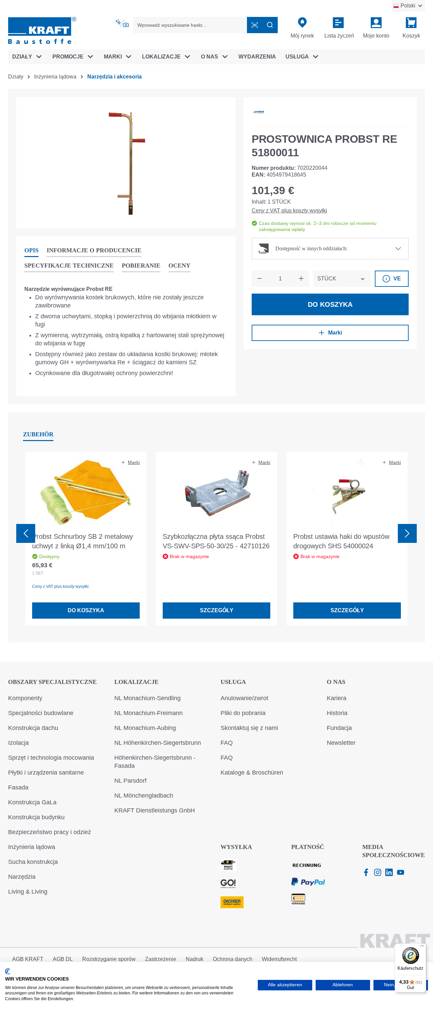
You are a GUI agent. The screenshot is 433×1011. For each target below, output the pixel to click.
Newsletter (341, 742)
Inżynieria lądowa (31, 847)
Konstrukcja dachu (33, 728)
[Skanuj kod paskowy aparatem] (255, 25)
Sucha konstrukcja (33, 861)
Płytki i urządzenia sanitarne (46, 772)
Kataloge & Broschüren (252, 772)
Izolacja (18, 742)
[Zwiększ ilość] (301, 279)
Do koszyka (330, 304)
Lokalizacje (136, 682)
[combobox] (190, 25)
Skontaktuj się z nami (249, 728)
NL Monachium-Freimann (148, 713)
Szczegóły (216, 610)
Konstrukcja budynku (36, 817)
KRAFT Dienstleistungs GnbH (154, 810)
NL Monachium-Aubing (145, 728)
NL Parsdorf (130, 780)
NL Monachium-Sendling (147, 698)
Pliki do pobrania (243, 713)
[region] (125, 162)
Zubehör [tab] (38, 434)
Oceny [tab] (179, 265)
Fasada (18, 787)
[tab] (31, 251)
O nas (336, 682)
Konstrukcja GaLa (32, 802)
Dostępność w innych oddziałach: (311, 248)
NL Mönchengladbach (143, 795)
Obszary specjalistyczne (52, 682)
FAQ (227, 742)
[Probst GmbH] (258, 112)
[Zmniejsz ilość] (259, 279)
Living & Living (27, 891)
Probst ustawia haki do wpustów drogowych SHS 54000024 (341, 541)
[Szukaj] (270, 25)
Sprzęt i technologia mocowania (51, 757)
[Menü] (422, 947)
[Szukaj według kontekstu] (122, 23)
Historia (337, 713)
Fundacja (339, 728)
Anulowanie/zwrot (244, 698)
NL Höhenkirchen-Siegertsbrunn (157, 742)
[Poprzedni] (25, 533)
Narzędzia (22, 876)
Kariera (336, 698)
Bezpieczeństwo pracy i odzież (49, 832)
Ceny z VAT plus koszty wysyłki (289, 210)
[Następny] (407, 533)
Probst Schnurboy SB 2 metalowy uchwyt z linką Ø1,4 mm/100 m (82, 541)
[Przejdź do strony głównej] (42, 30)
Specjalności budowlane (40, 713)
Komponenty (25, 698)
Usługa (233, 682)
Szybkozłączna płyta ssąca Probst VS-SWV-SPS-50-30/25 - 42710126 (216, 541)
